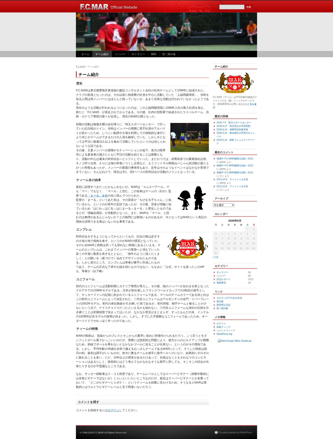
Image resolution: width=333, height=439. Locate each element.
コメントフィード (226, 330)
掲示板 (220, 301)
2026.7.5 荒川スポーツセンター (234, 122)
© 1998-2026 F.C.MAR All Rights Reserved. (103, 432)
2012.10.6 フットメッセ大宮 (232, 179)
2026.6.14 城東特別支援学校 (232, 129)
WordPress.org (224, 334)
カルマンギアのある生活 (229, 298)
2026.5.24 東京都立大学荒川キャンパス (236, 135)
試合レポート (223, 279)
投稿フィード (223, 327)
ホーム (85, 54)
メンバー (120, 54)
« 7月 (215, 257)
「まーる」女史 (97, 195)
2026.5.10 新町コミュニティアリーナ (236, 142)
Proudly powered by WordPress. (235, 432)
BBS (153, 54)
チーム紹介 (102, 54)
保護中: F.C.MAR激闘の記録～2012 (235, 158)
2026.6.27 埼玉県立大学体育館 (233, 126)
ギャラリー (138, 54)
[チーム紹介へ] (235, 93)
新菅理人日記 (223, 305)
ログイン (113, 410)
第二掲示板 (169, 54)
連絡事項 (221, 282)
